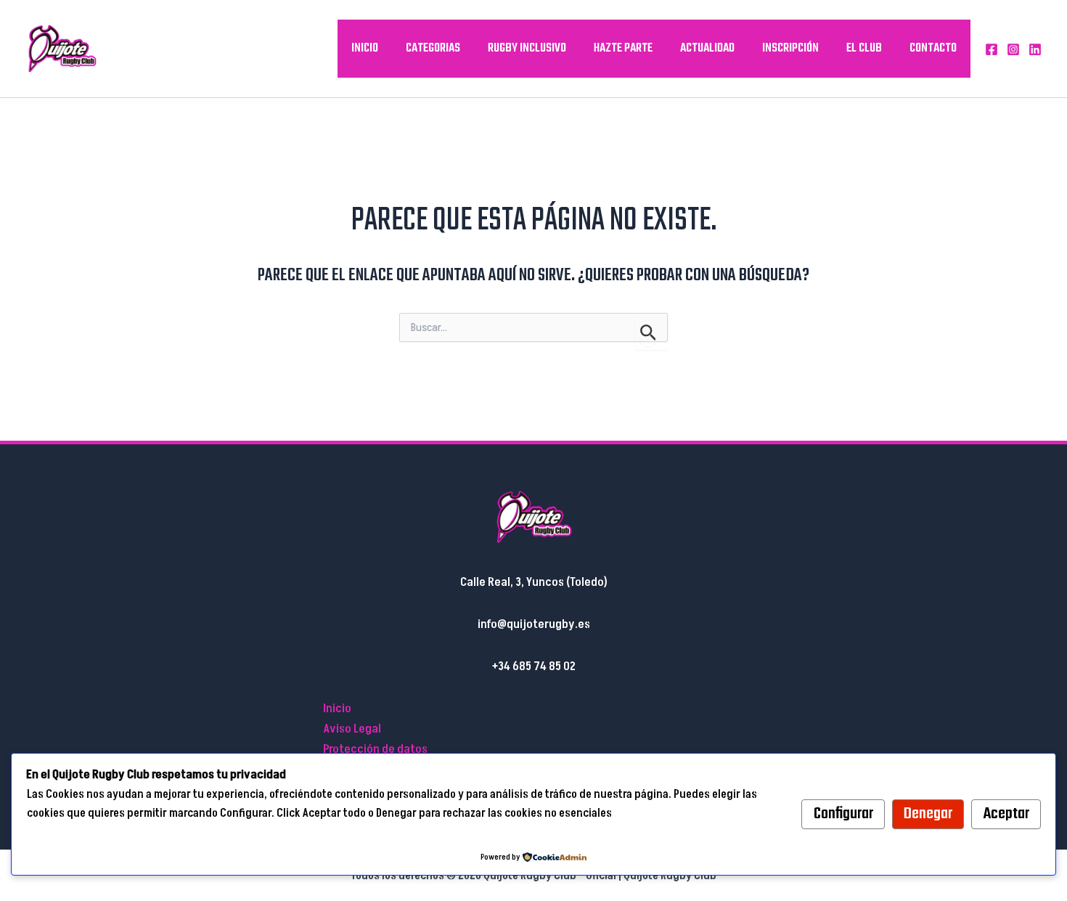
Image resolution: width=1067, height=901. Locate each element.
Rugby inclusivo (527, 48)
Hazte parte (623, 48)
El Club (864, 48)
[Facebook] (991, 49)
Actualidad (707, 48)
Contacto (933, 48)
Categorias (433, 48)
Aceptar (1006, 814)
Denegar (928, 814)
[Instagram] (1013, 49)
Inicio (364, 48)
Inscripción (790, 48)
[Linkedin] (1035, 49)
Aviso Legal (352, 729)
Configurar (843, 814)
